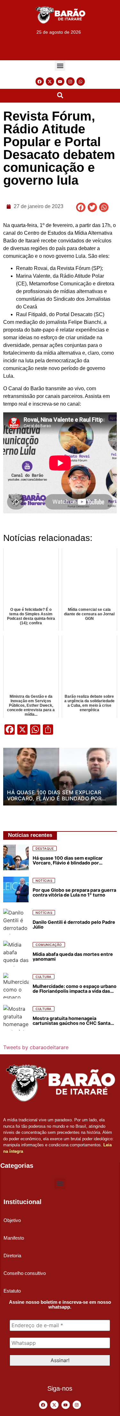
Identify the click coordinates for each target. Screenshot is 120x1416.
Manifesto (14, 1238)
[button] (60, 65)
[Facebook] (40, 81)
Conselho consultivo (25, 1273)
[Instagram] (70, 81)
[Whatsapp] (80, 81)
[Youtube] (60, 81)
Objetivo (12, 1220)
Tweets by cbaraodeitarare (35, 1047)
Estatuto (12, 1291)
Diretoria (12, 1255)
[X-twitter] (50, 81)
